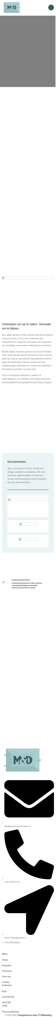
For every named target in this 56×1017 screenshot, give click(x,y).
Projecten (6, 965)
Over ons (6, 976)
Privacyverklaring (10, 1012)
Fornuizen (7, 971)
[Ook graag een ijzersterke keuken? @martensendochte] (28, 694)
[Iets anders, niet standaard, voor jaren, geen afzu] (28, 611)
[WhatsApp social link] (11, 950)
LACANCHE (8, 997)
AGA (4, 991)
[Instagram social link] (4, 950)
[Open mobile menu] (51, 7)
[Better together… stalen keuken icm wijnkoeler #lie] (28, 702)
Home (5, 960)
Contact (6, 982)
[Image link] (24, 760)
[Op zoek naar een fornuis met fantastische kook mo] (28, 680)
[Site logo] (12, 7)
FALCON (6, 1002)
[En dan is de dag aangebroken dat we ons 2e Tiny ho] (28, 651)
